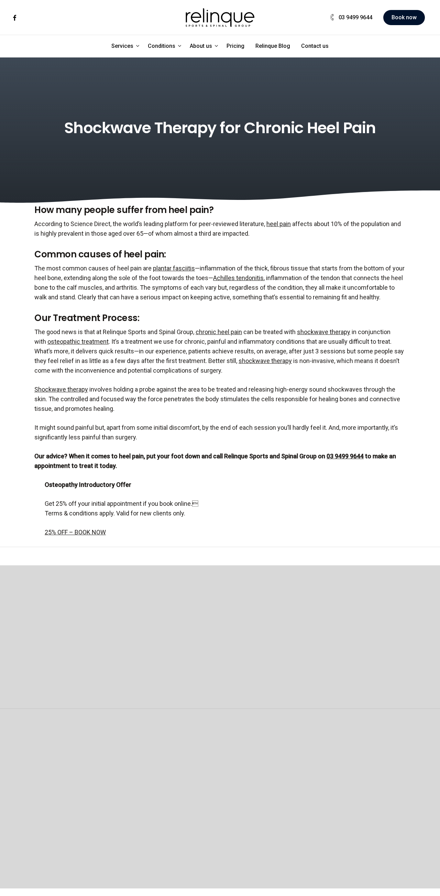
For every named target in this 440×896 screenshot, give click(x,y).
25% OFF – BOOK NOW (75, 532)
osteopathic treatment (78, 341)
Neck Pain (352, 781)
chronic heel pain (219, 331)
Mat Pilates (137, 791)
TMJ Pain (351, 820)
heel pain (278, 223)
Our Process (66, 810)
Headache (353, 800)
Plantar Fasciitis (360, 829)
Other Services (291, 753)
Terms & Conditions (300, 891)
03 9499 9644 (345, 456)
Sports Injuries (359, 839)
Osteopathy (69, 753)
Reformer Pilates (145, 781)
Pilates (133, 753)
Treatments (210, 810)
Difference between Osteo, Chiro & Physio (70, 830)
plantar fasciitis (174, 268)
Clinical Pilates (141, 772)
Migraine (350, 791)
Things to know (70, 849)
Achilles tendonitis (238, 277)
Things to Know (143, 839)
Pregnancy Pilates (146, 800)
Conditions (357, 753)
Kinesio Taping (286, 810)
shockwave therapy (323, 331)
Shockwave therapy (61, 389)
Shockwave (282, 772)
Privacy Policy (363, 891)
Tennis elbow (357, 810)
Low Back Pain (358, 772)
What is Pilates (142, 829)
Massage (210, 753)
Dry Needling (283, 781)
